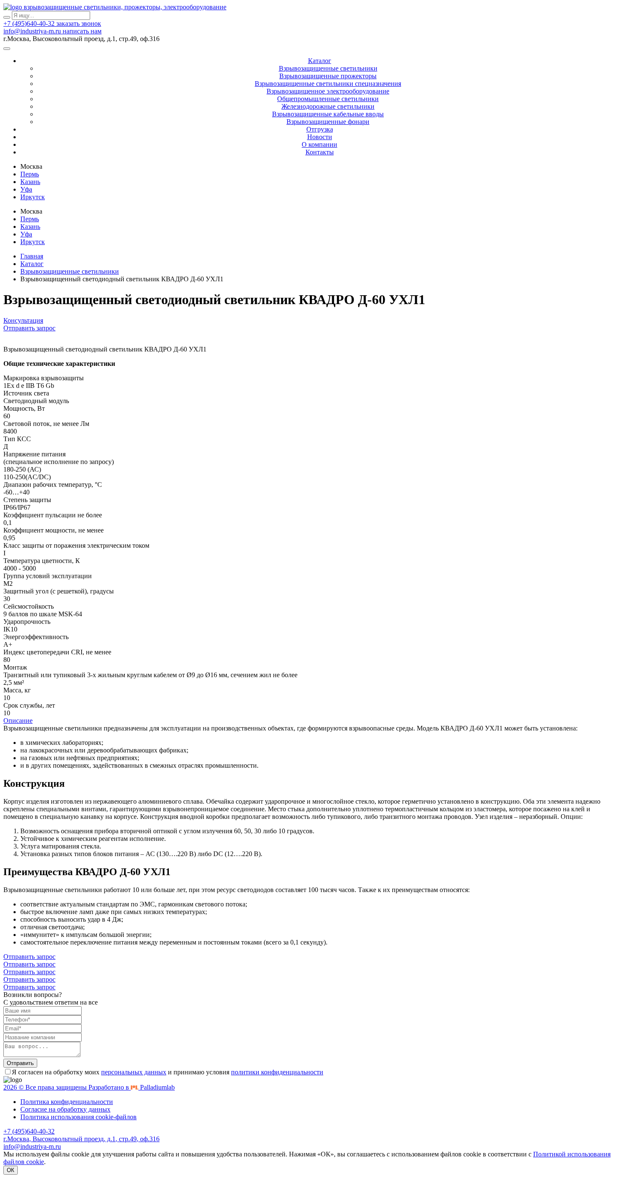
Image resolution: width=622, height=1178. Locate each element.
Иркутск (32, 196)
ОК (10, 1170)
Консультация (23, 320)
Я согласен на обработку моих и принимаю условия (167, 1072)
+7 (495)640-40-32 (29, 23)
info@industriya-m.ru (33, 31)
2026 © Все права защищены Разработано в (89, 1087)
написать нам (82, 31)
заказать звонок (78, 23)
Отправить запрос (29, 328)
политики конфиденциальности (277, 1072)
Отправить (20, 1063)
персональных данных (133, 1072)
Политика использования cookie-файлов (78, 1116)
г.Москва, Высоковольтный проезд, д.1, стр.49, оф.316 (81, 1138)
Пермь (29, 174)
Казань (30, 181)
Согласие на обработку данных (65, 1109)
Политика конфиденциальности (66, 1101)
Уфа (26, 189)
